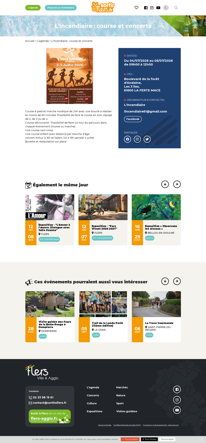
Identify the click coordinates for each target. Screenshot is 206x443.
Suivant (177, 184)
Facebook (145, 8)
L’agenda (33, 7)
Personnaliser (167, 439)
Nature (120, 395)
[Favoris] (137, 7)
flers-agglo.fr (44, 419)
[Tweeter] (137, 139)
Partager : (131, 132)
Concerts (93, 395)
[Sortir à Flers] (103, 7)
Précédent (165, 184)
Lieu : (130, 74)
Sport (120, 403)
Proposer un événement (61, 7)
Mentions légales (104, 425)
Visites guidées (126, 411)
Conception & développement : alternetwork (161, 425)
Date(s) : (132, 55)
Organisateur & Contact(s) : (146, 100)
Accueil (29, 41)
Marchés (122, 387)
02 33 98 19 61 (43, 397)
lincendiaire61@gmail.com (145, 111)
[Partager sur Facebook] (127, 139)
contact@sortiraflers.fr (49, 402)
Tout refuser (150, 439)
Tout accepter (131, 439)
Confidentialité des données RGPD (127, 425)
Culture (92, 403)
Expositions (94, 411)
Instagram (151, 8)
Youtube (158, 8)
